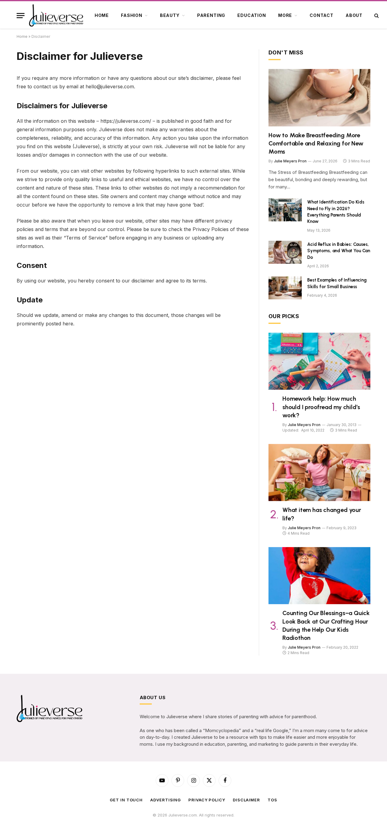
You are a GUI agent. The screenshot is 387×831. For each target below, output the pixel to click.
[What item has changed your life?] (319, 472)
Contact (321, 15)
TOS (272, 799)
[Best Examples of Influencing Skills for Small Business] (285, 287)
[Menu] (20, 15)
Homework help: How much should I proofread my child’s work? (321, 407)
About (354, 15)
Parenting (211, 15)
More (285, 15)
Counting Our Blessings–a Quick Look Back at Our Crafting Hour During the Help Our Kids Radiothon (326, 625)
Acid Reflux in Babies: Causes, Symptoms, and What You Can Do (338, 251)
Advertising (165, 799)
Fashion (131, 15)
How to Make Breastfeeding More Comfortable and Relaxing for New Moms (315, 143)
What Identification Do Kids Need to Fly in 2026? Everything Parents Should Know (335, 211)
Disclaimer (246, 799)
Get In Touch (126, 799)
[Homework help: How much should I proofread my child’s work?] (319, 361)
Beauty (170, 15)
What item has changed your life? (321, 514)
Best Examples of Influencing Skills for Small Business (337, 283)
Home (102, 15)
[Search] (376, 15)
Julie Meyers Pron (290, 161)
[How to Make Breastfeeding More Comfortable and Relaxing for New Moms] (319, 97)
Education (251, 15)
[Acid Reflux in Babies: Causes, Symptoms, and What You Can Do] (285, 252)
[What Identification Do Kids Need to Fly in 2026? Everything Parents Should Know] (285, 209)
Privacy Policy (206, 799)
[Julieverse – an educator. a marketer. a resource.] (56, 15)
